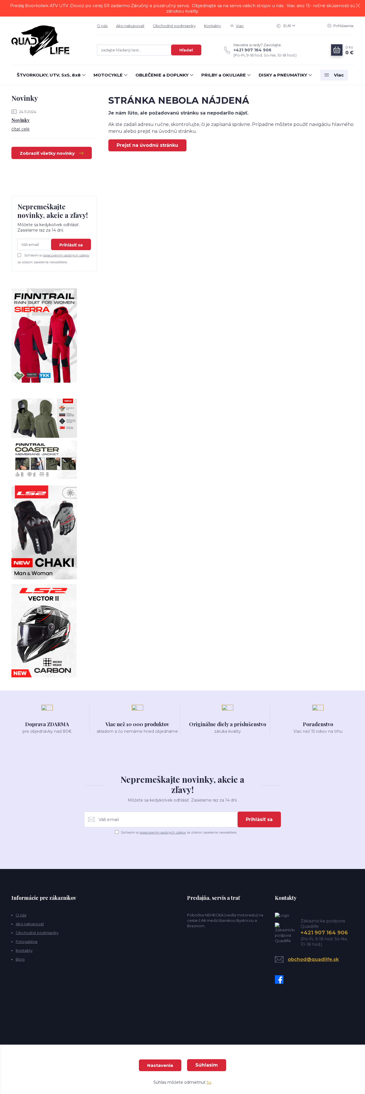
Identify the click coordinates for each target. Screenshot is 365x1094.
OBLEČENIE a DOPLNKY (161, 75)
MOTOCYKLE (108, 75)
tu (209, 1082)
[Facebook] (280, 979)
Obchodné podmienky (174, 25)
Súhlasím (206, 1065)
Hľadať (186, 50)
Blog (20, 959)
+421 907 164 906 (252, 50)
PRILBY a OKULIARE (223, 75)
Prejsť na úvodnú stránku (147, 145)
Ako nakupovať (130, 25)
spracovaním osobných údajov (66, 255)
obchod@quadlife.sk (313, 959)
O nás (102, 25)
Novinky (20, 120)
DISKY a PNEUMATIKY (283, 75)
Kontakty (212, 25)
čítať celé (20, 129)
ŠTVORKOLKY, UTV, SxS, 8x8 (49, 75)
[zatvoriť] (357, 6)
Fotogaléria (26, 941)
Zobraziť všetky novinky (47, 153)
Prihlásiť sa (71, 245)
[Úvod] (48, 40)
